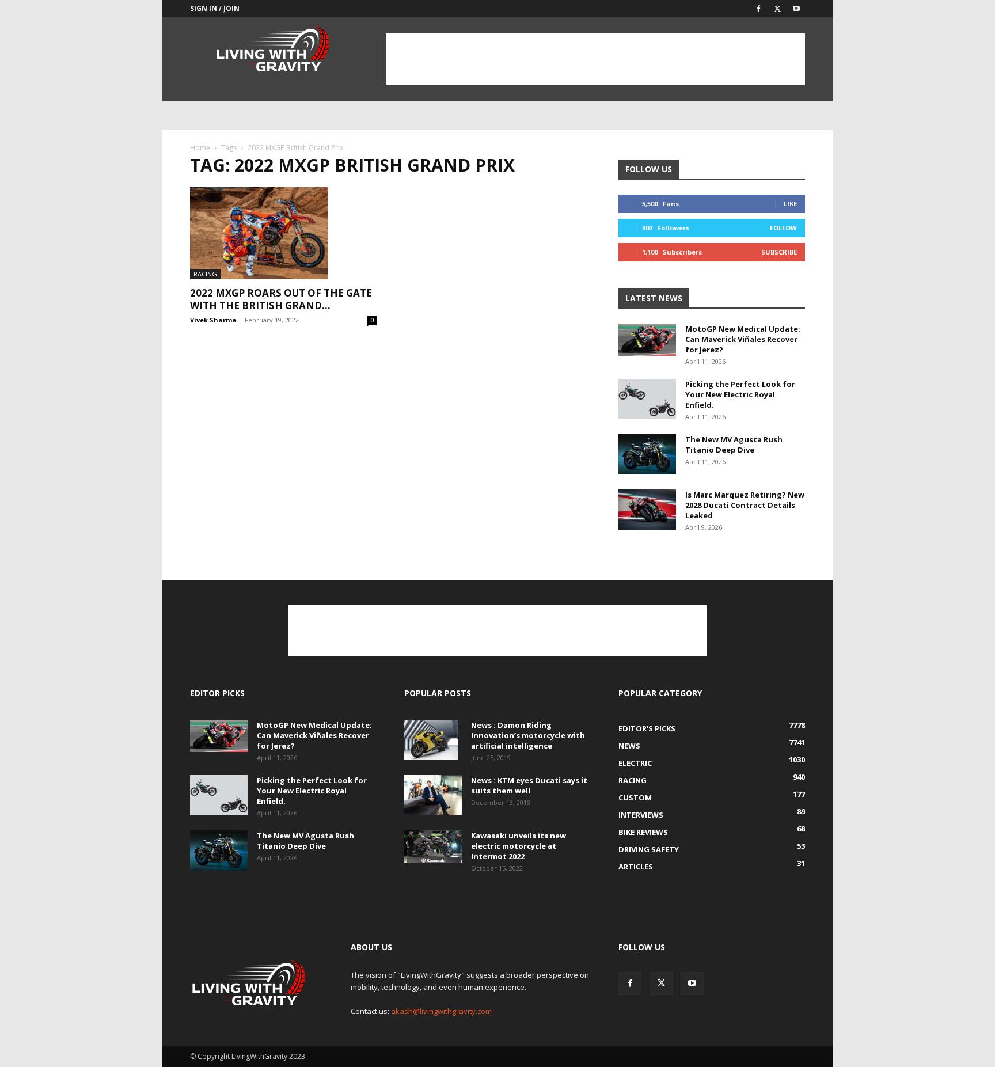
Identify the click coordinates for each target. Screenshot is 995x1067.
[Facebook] (758, 8)
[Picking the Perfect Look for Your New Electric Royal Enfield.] (647, 399)
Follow (783, 227)
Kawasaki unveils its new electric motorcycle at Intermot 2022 (518, 845)
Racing (205, 273)
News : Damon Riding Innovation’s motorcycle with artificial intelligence (528, 735)
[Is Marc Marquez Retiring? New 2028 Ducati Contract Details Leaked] (647, 509)
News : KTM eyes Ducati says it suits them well (529, 785)
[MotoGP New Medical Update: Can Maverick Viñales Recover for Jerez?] (647, 340)
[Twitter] (777, 8)
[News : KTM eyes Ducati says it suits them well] (433, 795)
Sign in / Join (215, 8)
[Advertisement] (595, 59)
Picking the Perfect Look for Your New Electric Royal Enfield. (740, 394)
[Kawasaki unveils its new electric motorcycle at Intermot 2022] (433, 846)
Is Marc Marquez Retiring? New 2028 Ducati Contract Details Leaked (744, 505)
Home (200, 148)
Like (790, 203)
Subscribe (779, 252)
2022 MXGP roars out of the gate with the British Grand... (281, 299)
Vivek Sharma (213, 320)
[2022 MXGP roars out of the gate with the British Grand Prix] (283, 233)
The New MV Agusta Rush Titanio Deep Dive (734, 444)
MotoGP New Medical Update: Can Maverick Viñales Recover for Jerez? (742, 339)
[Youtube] (796, 8)
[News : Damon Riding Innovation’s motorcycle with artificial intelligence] (431, 740)
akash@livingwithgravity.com (441, 1011)
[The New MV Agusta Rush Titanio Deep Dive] (647, 454)
